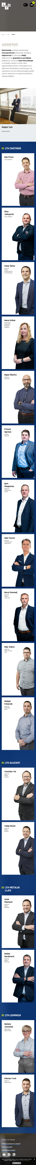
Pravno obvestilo (7, 1147)
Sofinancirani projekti (8, 1150)
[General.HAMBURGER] (32, 5)
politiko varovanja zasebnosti (22, 1160)
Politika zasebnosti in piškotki (11, 1144)
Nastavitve (16, 1163)
